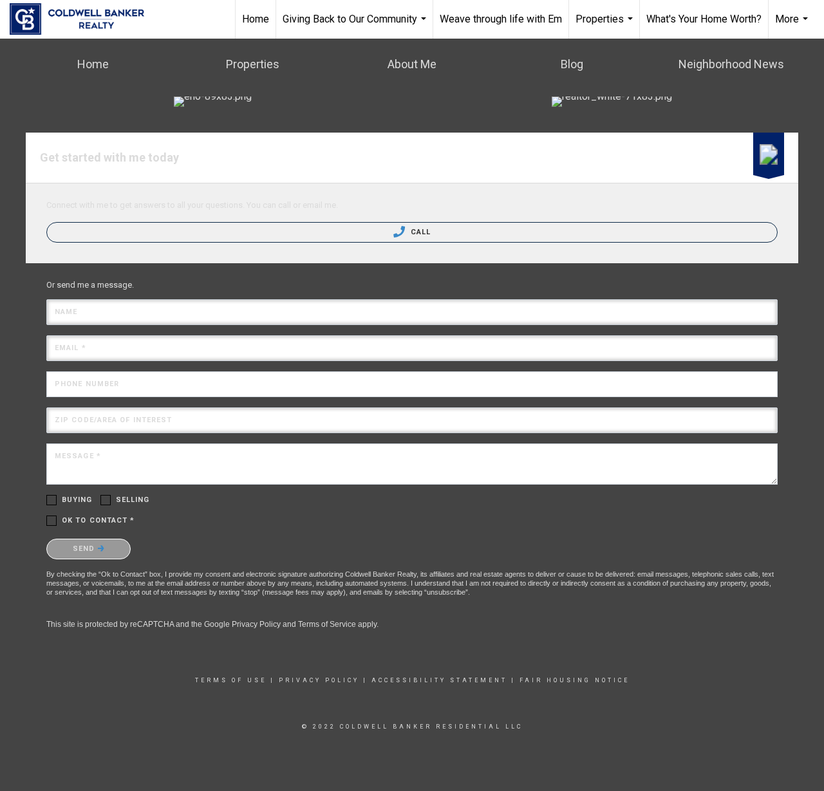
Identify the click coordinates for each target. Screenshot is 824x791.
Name (66, 312)
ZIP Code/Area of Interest (114, 420)
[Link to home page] (83, 19)
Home (255, 19)
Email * (70, 348)
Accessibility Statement (439, 680)
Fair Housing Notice (575, 680)
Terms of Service (327, 624)
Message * (78, 456)
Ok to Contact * (98, 520)
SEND (85, 548)
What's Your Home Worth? (704, 19)
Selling (133, 500)
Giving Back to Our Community (356, 26)
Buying (77, 500)
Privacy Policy (256, 624)
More (793, 26)
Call (419, 232)
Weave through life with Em (501, 19)
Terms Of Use (231, 680)
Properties (606, 26)
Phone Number (87, 384)
